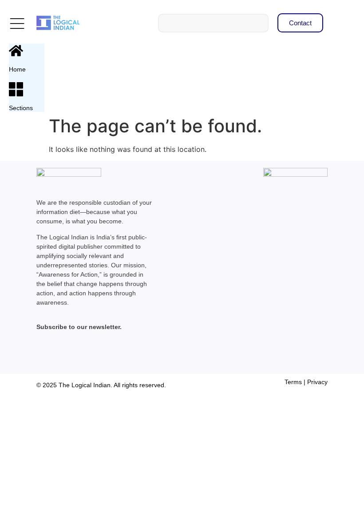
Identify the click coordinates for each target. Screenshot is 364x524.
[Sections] (16, 89)
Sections (21, 107)
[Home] (16, 51)
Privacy (317, 381)
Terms (293, 381)
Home (17, 69)
